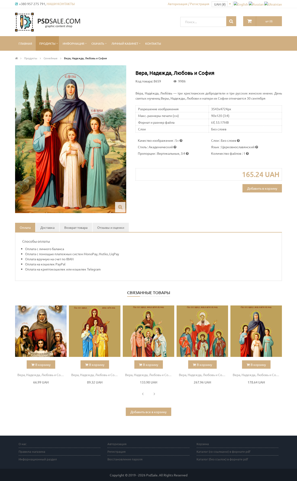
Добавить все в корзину (148, 412)
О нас (22, 444)
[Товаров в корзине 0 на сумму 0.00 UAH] (249, 21)
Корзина (203, 444)
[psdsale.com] (47, 21)
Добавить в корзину (262, 188)
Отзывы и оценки (110, 227)
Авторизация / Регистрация (188, 4)
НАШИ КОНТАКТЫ (61, 4)
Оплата (25, 227)
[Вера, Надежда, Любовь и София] (41, 331)
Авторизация (116, 444)
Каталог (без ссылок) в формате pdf (222, 459)
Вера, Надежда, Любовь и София (42, 375)
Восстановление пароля (124, 459)
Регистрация (116, 451)
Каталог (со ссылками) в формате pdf (223, 451)
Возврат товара (75, 227)
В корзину (43, 364)
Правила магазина (32, 451)
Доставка (47, 227)
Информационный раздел (38, 459)
